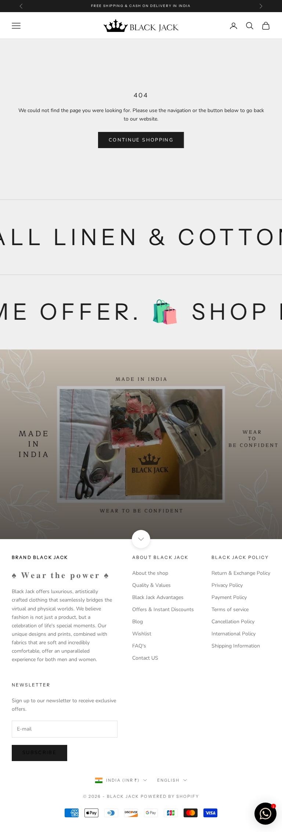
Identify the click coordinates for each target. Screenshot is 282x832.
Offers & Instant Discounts (163, 609)
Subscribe (39, 752)
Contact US (145, 658)
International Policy (234, 633)
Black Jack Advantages (158, 597)
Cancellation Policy (233, 621)
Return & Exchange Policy (241, 573)
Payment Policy (229, 597)
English (168, 780)
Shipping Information (236, 645)
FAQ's (139, 645)
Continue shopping (141, 140)
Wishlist (141, 633)
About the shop (150, 573)
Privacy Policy (227, 585)
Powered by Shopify (170, 796)
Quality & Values (151, 585)
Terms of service (230, 609)
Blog (137, 621)
